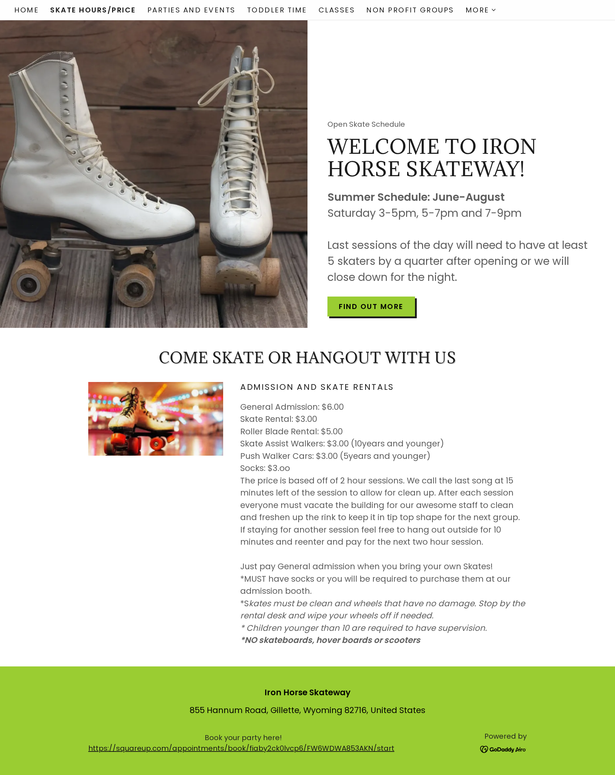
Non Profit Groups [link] (410, 10)
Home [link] (26, 10)
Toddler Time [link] (277, 10)
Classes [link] (337, 10)
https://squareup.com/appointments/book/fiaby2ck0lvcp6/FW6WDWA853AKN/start (241, 748)
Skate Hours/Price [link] (93, 10)
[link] (503, 749)
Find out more (371, 306)
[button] (481, 10)
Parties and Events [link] (191, 10)
